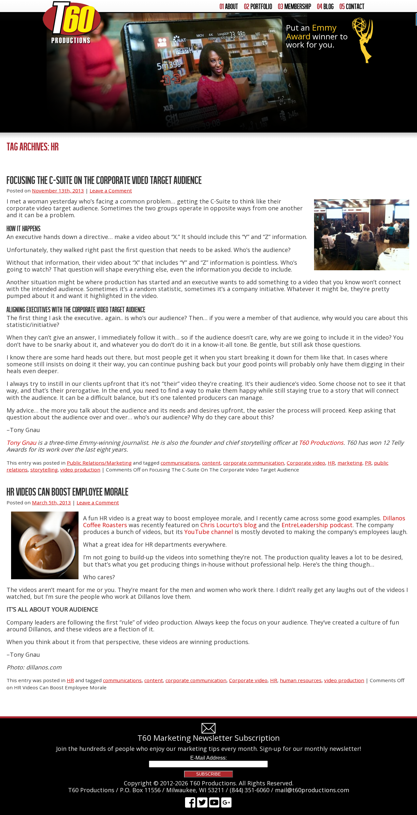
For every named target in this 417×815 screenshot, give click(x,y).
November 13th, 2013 (58, 190)
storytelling (44, 469)
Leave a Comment (111, 190)
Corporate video (306, 462)
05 (352, 6)
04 (325, 6)
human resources (301, 680)
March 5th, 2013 (51, 502)
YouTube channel (208, 532)
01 (229, 6)
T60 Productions (321, 442)
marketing (350, 462)
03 (294, 6)
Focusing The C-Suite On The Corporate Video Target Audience (104, 180)
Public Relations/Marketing (99, 462)
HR (331, 462)
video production (80, 469)
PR (368, 462)
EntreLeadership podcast (316, 525)
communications (180, 462)
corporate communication (253, 462)
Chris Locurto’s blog (228, 525)
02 (258, 6)
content (211, 462)
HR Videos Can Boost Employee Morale (67, 491)
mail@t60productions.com (312, 790)
